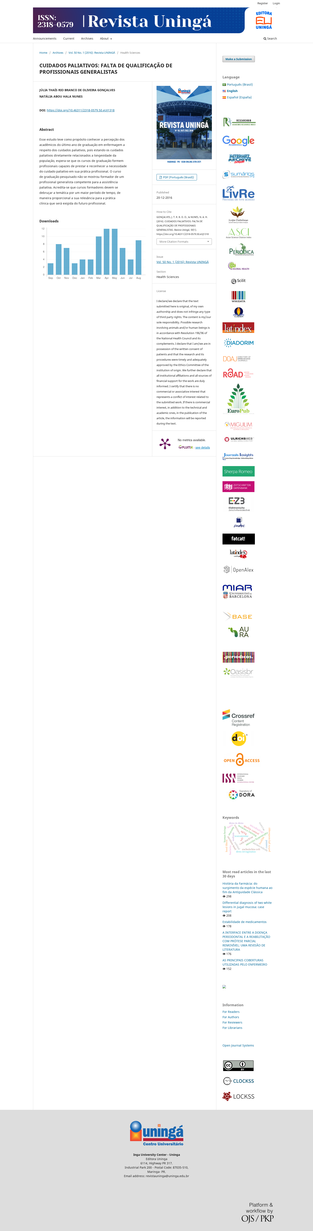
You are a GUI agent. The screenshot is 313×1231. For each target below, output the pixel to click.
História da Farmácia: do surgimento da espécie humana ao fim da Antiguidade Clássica (247, 887)
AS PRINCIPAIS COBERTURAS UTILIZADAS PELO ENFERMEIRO (245, 962)
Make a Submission (238, 59)
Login (276, 3)
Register (262, 3)
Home (43, 53)
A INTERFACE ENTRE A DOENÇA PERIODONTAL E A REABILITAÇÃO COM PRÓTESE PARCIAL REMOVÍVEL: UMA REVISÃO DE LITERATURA (246, 941)
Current (68, 38)
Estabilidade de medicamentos (245, 922)
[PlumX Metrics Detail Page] (165, 443)
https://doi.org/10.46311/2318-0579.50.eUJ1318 (81, 110)
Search (271, 38)
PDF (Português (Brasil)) (178, 177)
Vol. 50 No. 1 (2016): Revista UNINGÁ (92, 53)
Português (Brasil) (240, 84)
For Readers (231, 1012)
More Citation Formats (173, 241)
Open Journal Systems (238, 1045)
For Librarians (232, 1028)
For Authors (231, 1017)
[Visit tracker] (224, 987)
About (104, 38)
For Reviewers (233, 1022)
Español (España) (239, 97)
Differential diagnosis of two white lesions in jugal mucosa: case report (247, 907)
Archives (87, 38)
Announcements (44, 38)
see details (202, 447)
